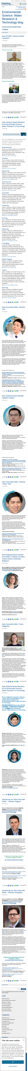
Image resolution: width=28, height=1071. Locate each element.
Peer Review (4, 1028)
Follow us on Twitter (6, 1002)
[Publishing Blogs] (14, 4)
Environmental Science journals (8, 1000)
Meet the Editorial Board (7, 1007)
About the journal (5, 998)
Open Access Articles (6, 1009)
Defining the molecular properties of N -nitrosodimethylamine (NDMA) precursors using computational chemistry (12, 968)
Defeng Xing (5, 229)
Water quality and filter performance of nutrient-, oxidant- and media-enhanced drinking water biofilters (14, 872)
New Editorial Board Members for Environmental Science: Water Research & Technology (13, 688)
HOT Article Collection (6, 1003)
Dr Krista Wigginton (20, 648)
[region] (13, 1054)
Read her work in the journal (9, 190)
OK (13, 1062)
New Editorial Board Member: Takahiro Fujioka (13, 397)
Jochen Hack (5, 193)
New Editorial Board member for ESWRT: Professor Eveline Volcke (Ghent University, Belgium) (13, 558)
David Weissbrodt (6, 147)
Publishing (17, 0)
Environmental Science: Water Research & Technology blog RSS (20, 8)
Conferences (4, 1021)
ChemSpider (23, 0)
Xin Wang (4, 218)
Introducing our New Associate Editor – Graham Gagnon (13, 800)
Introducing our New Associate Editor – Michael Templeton (13, 891)
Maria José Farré (6, 182)
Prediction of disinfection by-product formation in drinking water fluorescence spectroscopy (14, 876)
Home (12, 0)
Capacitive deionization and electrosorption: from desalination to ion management (13, 534)
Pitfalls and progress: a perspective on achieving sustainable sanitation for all (12, 975)
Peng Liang (5, 287)
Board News (4, 1017)
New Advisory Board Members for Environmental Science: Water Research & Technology (13, 124)
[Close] (24, 1040)
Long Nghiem (5, 243)
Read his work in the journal (9, 155)
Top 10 (3, 1031)
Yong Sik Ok (5, 205)
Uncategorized (5, 1033)
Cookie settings (13, 1066)
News (3, 1026)
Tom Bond (5, 158)
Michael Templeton (7, 259)
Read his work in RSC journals (9, 215)
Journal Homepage (6, 1005)
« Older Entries (5, 32)
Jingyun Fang (5, 171)
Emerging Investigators (7, 1022)
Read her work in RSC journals (10, 179)
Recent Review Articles (7, 1010)
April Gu (4, 270)
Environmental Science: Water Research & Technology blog (12, 17)
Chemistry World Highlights (8, 1019)
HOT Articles (4, 1024)
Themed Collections (6, 1029)
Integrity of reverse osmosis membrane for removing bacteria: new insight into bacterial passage (14, 469)
